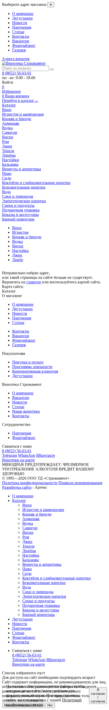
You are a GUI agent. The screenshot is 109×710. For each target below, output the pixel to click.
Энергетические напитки (44, 596)
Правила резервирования (80, 483)
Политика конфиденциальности (30, 483)
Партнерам (21, 27)
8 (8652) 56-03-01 (16, 73)
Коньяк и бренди (36, 514)
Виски (27, 532)
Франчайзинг (23, 45)
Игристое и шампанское (43, 509)
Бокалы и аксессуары (40, 610)
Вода (26, 587)
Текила (28, 546)
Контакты (20, 36)
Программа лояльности (32, 367)
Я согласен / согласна (98, 695)
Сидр (26, 573)
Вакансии (20, 41)
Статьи (18, 32)
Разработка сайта (16, 487)
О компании (22, 13)
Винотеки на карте (18, 460)
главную (33, 282)
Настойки (30, 555)
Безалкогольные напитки (44, 582)
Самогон (30, 528)
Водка (27, 523)
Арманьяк (31, 519)
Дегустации (22, 18)
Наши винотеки (26, 411)
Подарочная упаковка (41, 605)
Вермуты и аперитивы (41, 564)
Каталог (9, 105)
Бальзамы (30, 560)
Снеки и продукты (38, 601)
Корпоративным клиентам (35, 371)
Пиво (27, 569)
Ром (25, 537)
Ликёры (29, 551)
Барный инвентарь (38, 614)
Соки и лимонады (37, 592)
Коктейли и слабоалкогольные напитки (56, 578)
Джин (27, 541)
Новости (19, 23)
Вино (27, 505)
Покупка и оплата (27, 362)
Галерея (19, 50)
